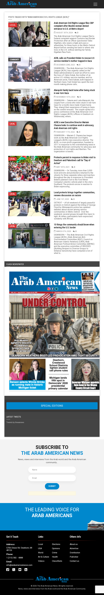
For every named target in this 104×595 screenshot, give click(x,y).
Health (55, 557)
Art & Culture (43, 557)
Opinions (56, 548)
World (40, 552)
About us (74, 544)
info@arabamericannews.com (19, 565)
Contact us (74, 561)
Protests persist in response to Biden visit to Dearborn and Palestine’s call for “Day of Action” (75, 160)
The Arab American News (47, 586)
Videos (41, 561)
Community (14, 59)
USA (40, 548)
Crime (54, 552)
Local (12, 124)
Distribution (75, 552)
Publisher (74, 557)
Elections (56, 544)
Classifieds (57, 561)
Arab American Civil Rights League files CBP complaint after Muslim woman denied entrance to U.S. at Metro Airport (74, 26)
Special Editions (52, 405)
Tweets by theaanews (15, 422)
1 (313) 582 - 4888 (14, 558)
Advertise (74, 548)
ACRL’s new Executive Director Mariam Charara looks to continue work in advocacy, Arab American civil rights (74, 125)
